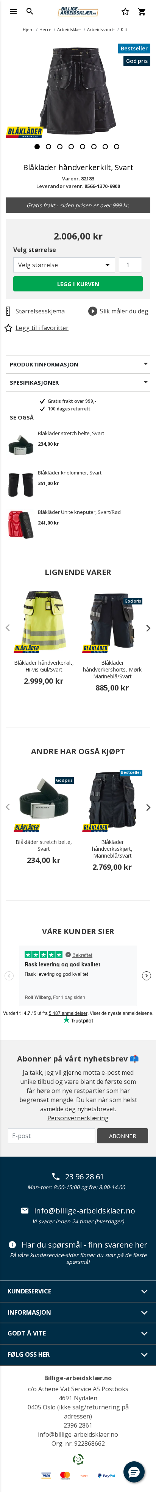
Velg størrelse (34, 250)
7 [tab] (105, 146)
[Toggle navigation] (13, 11)
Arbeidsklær (69, 29)
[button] (134, 1472)
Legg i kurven (78, 284)
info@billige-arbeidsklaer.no (84, 1211)
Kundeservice (29, 1291)
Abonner (122, 1136)
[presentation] (144, 628)
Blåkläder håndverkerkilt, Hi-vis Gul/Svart (44, 666)
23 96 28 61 (84, 1177)
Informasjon (29, 1312)
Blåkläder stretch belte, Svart (71, 434)
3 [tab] (59, 146)
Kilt (124, 29)
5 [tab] (82, 146)
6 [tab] (94, 146)
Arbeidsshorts (101, 29)
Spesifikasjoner (34, 382)
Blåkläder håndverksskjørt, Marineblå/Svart (112, 849)
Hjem (28, 29)
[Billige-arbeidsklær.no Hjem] (78, 10)
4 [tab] (71, 146)
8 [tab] (116, 146)
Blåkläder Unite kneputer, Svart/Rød (79, 512)
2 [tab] (48, 146)
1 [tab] (37, 146)
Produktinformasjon (44, 364)
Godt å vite (27, 1333)
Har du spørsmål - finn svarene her (84, 1245)
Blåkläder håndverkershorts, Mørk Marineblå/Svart (112, 669)
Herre (45, 29)
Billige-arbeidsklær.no (78, 1378)
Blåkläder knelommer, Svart (69, 473)
